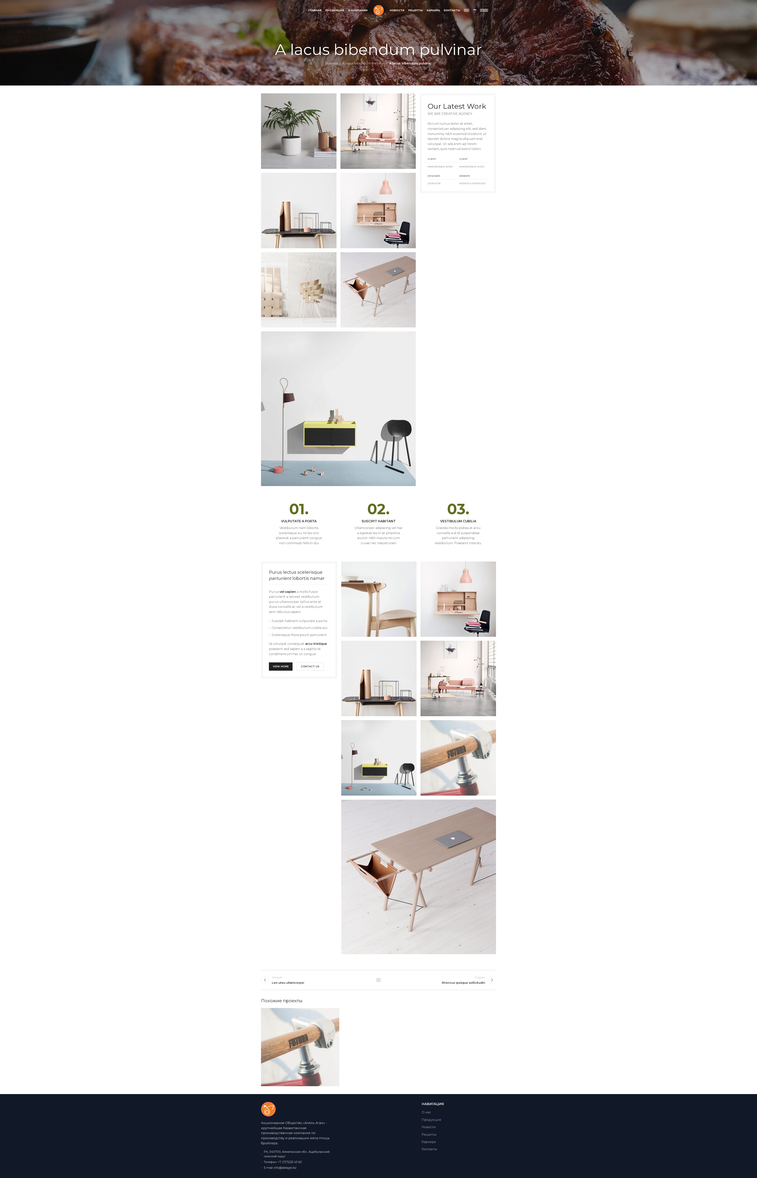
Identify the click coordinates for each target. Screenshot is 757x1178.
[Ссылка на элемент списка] (298, 1162)
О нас (426, 1112)
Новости (429, 1127)
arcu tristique (316, 644)
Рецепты (429, 1134)
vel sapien (288, 591)
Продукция (431, 1120)
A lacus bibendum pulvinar (363, 63)
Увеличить (334, 1012)
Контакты (429, 1149)
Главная (331, 63)
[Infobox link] (298, 524)
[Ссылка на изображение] (338, 408)
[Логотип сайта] (378, 10)
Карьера (429, 1142)
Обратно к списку (378, 980)
